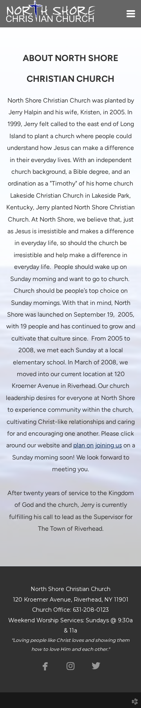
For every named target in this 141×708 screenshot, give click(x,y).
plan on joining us (97, 445)
